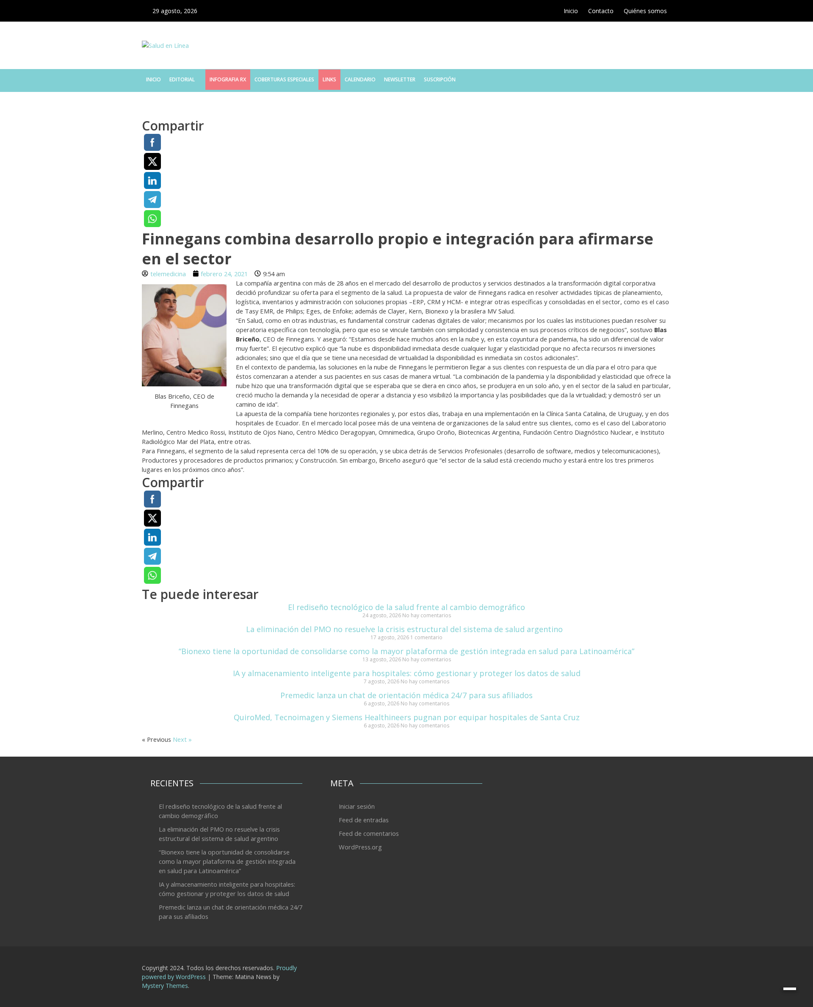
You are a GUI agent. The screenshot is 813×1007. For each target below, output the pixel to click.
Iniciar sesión (357, 806)
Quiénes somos (645, 11)
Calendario (360, 79)
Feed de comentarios (369, 833)
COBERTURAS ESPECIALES (284, 79)
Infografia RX (228, 79)
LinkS (329, 79)
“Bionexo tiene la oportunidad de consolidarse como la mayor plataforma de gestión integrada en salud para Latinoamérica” (406, 651)
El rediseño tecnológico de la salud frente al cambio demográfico (406, 607)
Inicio (571, 11)
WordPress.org (360, 847)
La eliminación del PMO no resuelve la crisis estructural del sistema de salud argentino (406, 629)
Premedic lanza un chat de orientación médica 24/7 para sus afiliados (406, 695)
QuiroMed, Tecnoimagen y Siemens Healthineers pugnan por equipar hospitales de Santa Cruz (407, 717)
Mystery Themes (165, 986)
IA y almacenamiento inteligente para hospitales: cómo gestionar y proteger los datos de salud (407, 673)
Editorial (182, 79)
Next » (182, 739)
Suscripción (440, 79)
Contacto (601, 11)
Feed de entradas (364, 820)
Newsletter (399, 79)
